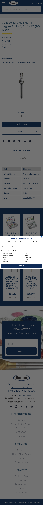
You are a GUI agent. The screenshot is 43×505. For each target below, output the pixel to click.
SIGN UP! (21, 265)
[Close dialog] (41, 237)
